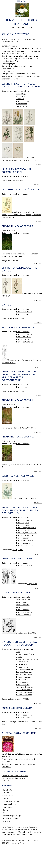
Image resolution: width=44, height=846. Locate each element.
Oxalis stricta (21, 602)
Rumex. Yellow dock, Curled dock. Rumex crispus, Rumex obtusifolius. (20, 510)
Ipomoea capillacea (24, 669)
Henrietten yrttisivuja (11, 816)
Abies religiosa (22, 662)
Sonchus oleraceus (24, 687)
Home (4, 39)
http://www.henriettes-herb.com (15, 840)
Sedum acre (21, 106)
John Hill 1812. (18, 318)
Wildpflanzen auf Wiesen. (19, 476)
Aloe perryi (21, 94)
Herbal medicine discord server (15, 776)
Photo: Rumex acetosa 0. (18, 436)
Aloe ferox (20, 96)
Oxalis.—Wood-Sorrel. (16, 592)
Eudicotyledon (13, 39)
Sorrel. (7, 304)
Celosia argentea (23, 667)
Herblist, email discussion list (13, 778)
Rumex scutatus (23, 543)
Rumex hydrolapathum (26, 533)
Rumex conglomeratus (26, 528)
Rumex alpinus (22, 523)
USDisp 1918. (17, 550)
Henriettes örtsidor (10, 819)
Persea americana (23, 677)
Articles (5, 793)
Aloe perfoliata (22, 91)
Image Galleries (9, 804)
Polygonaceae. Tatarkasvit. (20, 327)
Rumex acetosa (22, 101)
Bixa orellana (21, 664)
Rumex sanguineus (24, 540)
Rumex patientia (23, 314)
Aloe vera (20, 99)
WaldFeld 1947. (29, 499)
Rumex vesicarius (23, 615)
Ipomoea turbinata (24, 672)
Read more (38, 164)
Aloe (18, 652)
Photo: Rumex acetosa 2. (18, 226)
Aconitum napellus (24, 649)
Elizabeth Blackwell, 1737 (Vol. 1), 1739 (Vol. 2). (21, 160)
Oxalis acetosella (23, 597)
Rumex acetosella (24, 312)
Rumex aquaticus (23, 337)
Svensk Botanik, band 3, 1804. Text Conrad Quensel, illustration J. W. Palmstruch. (21, 214)
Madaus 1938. (18, 391)
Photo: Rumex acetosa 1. (17, 400)
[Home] (22, 10)
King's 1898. (32, 584)
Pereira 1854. (17, 181)
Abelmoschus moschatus (27, 659)
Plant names (7, 807)
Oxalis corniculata (23, 600)
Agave (19, 657)
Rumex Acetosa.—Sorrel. (18, 558)
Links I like (6, 822)
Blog (4, 813)
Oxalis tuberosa (22, 605)
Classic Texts (7, 796)
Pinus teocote (22, 682)
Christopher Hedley (10, 801)
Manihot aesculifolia (24, 675)
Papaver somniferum (25, 654)
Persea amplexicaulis (25, 692)
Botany (5, 810)
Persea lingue (22, 680)
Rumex (17, 41)
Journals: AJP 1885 (20, 699)
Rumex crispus (22, 339)
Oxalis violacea (22, 607)
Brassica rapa (21, 104)
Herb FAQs (7, 790)
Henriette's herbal (9, 827)
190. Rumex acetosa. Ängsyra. (21, 189)
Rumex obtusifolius (24, 342)
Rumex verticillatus (24, 546)
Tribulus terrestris (24, 690)
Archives (6, 798)
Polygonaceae (7, 41)
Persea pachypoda (24, 695)
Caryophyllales (27, 39)
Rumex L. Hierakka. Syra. (17, 708)
